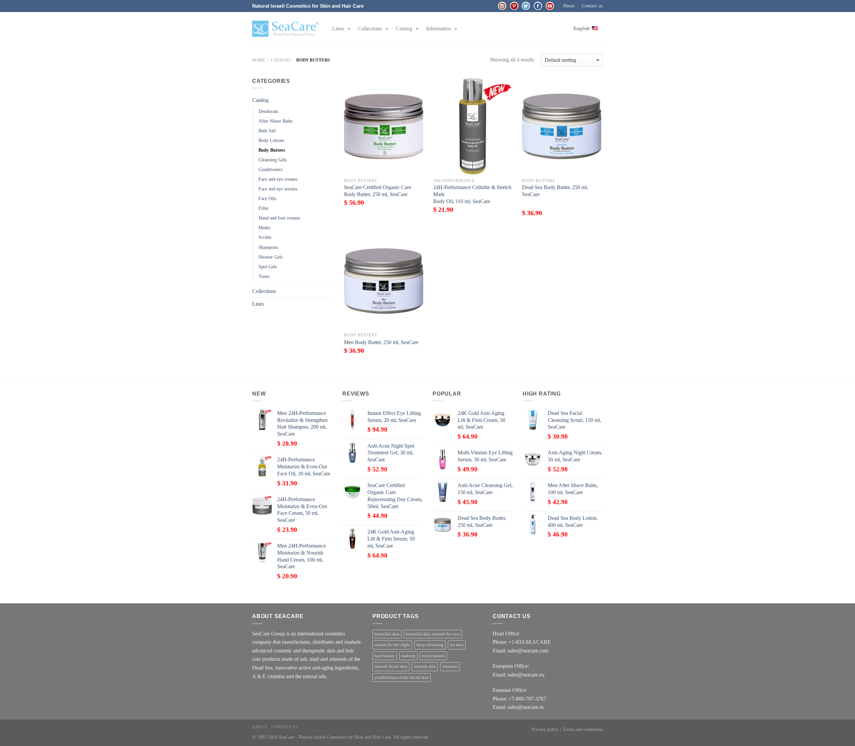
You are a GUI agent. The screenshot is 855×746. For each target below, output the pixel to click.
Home (258, 60)
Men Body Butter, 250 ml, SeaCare (381, 342)
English (581, 28)
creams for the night (392, 644)
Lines (338, 28)
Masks (264, 227)
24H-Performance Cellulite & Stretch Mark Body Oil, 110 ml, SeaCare (472, 194)
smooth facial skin (390, 666)
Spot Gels (268, 266)
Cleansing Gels (273, 159)
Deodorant (268, 111)
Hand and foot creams (279, 217)
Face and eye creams (278, 179)
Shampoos (268, 247)
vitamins (450, 666)
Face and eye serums (278, 188)
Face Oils (267, 198)
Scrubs (265, 237)
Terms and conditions (582, 729)
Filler (264, 208)
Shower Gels (271, 257)
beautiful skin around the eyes (433, 634)
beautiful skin (386, 634)
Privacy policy (545, 729)
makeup (408, 655)
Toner (264, 276)
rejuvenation (433, 655)
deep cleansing (430, 644)
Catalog (404, 28)
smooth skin (425, 666)
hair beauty (384, 655)
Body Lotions (271, 140)
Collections (370, 28)
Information (438, 28)
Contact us (592, 5)
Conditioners (271, 169)
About (568, 5)
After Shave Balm (276, 121)
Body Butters (272, 150)
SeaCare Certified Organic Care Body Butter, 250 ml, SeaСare (377, 190)
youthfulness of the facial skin (401, 677)
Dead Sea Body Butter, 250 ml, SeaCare (555, 190)
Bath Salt (267, 130)
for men (457, 644)
